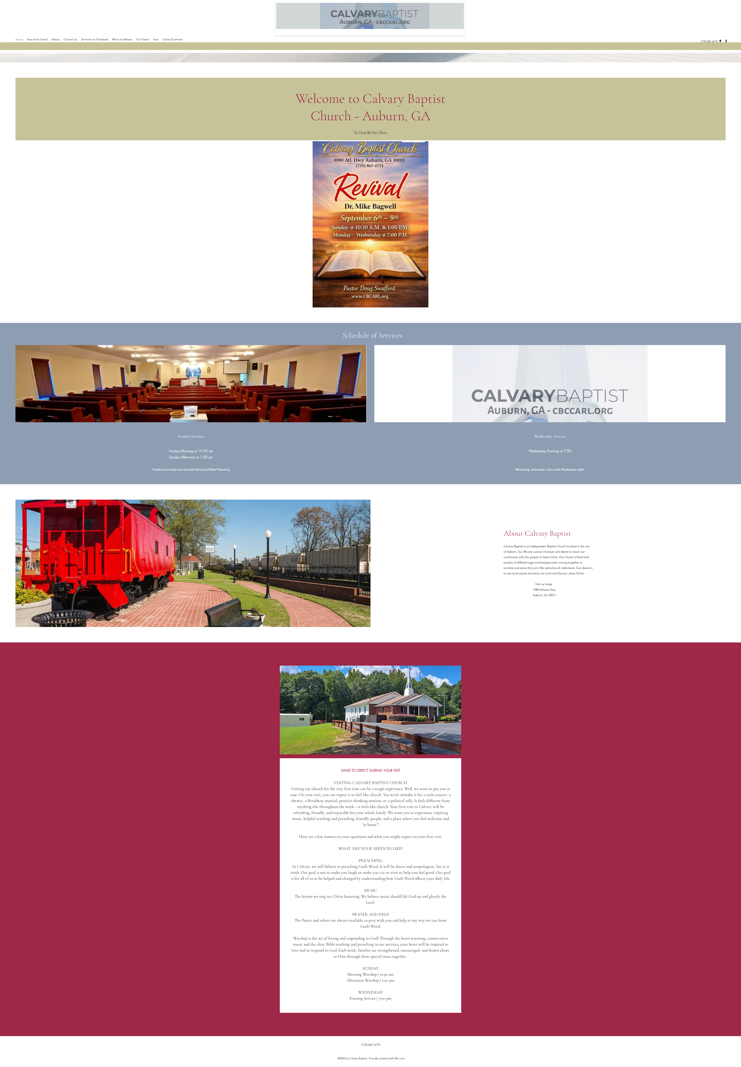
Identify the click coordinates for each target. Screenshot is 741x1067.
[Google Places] (720, 41)
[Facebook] (726, 41)
